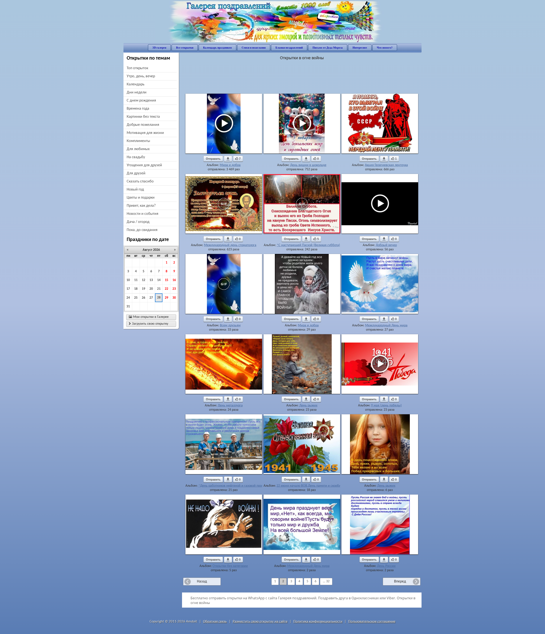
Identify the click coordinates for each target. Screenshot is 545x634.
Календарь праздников (217, 47)
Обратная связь (215, 621)
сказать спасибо (140, 181)
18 (136, 289)
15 (166, 280)
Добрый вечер (386, 245)
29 (166, 298)
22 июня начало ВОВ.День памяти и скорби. (309, 486)
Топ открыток (137, 68)
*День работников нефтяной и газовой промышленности (240, 486)
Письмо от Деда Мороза (328, 47)
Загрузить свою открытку (148, 324)
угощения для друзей (144, 165)
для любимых (138, 149)
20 (151, 289)
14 (159, 280)
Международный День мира (386, 325)
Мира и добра (230, 165)
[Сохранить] (228, 159)
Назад (202, 581)
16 (174, 280)
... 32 (326, 581)
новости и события (142, 214)
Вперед (400, 581)
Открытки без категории (230, 566)
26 (143, 298)
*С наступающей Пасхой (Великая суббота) (308, 245)
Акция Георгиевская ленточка (386, 165)
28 (159, 297)
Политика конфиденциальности (317, 621)
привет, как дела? (141, 206)
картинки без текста (143, 117)
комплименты (138, 141)
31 (128, 306)
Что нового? (385, 47)
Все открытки (184, 47)
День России (386, 566)
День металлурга (230, 405)
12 (143, 280)
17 (128, 289)
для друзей (136, 173)
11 (136, 280)
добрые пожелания (143, 125)
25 (136, 298)
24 (128, 298)
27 (151, 298)
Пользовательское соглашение (371, 621)
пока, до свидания (142, 230)
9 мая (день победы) (386, 405)
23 (174, 289)
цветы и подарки (141, 198)
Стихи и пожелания (254, 47)
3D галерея (159, 47)
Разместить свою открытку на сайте (260, 621)
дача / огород (138, 222)
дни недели (136, 92)
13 (151, 280)
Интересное (360, 47)
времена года (138, 109)
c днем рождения (141, 101)
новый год (135, 190)
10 (128, 280)
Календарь (135, 84)
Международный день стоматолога (230, 245)
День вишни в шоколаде (308, 165)
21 (159, 289)
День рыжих (308, 405)
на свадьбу (136, 157)
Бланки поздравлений (289, 47)
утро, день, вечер (141, 76)
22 (166, 289)
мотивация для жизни (145, 133)
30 (174, 298)
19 (143, 289)
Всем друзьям (230, 325)
